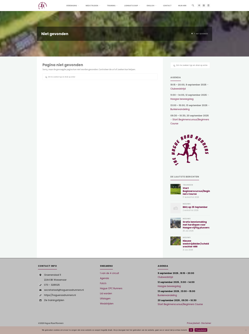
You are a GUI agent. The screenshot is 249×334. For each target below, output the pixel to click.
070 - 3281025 (52, 284)
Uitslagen (105, 298)
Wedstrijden (106, 303)
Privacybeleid (193, 323)
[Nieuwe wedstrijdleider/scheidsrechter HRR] (175, 241)
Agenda (104, 278)
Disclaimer (206, 323)
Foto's (103, 283)
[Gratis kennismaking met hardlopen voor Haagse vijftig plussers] (175, 223)
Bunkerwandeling (180, 109)
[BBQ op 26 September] (175, 208)
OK (191, 330)
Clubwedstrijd (178, 88)
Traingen (188, 185)
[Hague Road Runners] (42, 5)
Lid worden (106, 293)
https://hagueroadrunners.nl (60, 295)
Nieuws (187, 204)
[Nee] (245, 330)
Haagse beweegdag (181, 99)
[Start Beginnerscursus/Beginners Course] (175, 189)
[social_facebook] (199, 5)
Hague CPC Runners (111, 288)
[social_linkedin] (208, 5)
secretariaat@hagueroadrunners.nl (64, 290)
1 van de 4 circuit (109, 273)
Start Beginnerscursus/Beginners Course (196, 191)
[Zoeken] (192, 5)
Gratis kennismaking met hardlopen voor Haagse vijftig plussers (196, 224)
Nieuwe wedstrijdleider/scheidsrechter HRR (196, 243)
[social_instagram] (204, 5)
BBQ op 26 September (195, 207)
